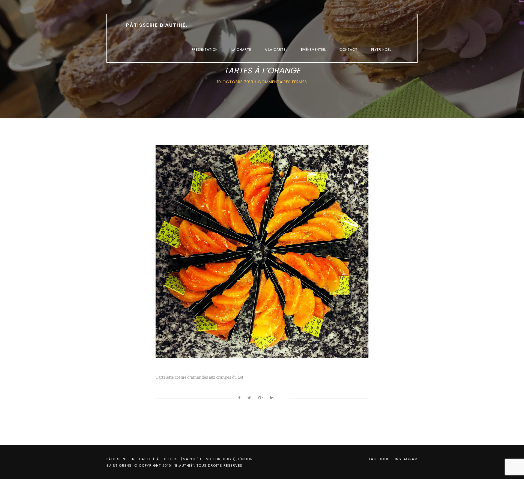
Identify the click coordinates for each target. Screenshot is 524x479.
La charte (241, 49)
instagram (406, 459)
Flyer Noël (381, 49)
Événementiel (313, 49)
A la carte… (276, 49)
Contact (349, 49)
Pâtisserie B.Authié (156, 25)
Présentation (205, 49)
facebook (379, 459)
